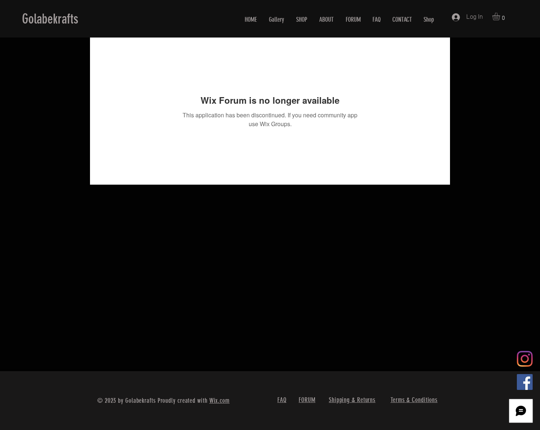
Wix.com (219, 401)
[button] (500, 16)
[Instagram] (525, 359)
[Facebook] (525, 382)
